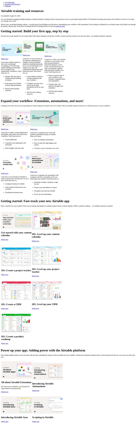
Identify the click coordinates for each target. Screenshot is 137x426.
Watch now (4, 59)
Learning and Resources (12, 4)
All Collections (9, 2)
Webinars (8, 6)
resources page (60, 26)
